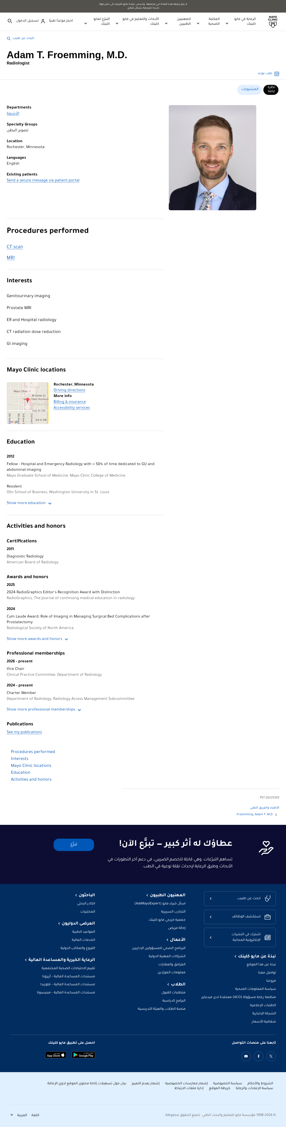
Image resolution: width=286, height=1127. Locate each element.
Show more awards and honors (34, 639)
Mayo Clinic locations (36, 370)
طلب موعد (265, 73)
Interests (19, 281)
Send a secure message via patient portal (43, 181)
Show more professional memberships (41, 710)
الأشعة (13, 114)
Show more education (26, 503)
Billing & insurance (70, 402)
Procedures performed (48, 232)
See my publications (24, 732)
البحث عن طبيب (23, 38)
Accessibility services (72, 408)
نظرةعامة (271, 89)
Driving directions (69, 390)
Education (21, 442)
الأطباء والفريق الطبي (264, 808)
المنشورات (249, 89)
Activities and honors (36, 527)
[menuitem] (271, 90)
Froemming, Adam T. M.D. (254, 814)
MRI (11, 258)
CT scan (15, 247)
